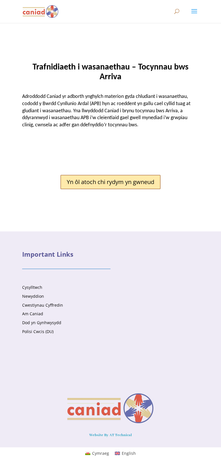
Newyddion (33, 296)
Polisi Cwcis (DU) (38, 331)
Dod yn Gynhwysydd (41, 322)
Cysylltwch (32, 287)
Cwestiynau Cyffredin (42, 305)
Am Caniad (32, 313)
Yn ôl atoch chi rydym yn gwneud (110, 182)
